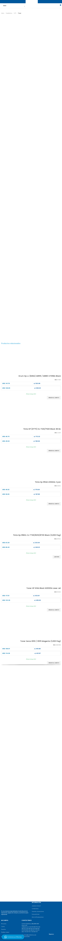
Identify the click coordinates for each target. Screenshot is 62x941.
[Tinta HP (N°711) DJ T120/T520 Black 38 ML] (49, 411)
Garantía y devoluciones (38, 911)
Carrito (3, 926)
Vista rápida (54, 373)
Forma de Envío (35, 914)
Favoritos (3, 929)
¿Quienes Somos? (36, 906)
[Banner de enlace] (31, 786)
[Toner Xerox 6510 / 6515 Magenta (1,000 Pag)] (49, 623)
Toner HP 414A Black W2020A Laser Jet (43, 588)
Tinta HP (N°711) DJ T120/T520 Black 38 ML (42, 429)
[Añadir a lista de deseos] (59, 373)
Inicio (2, 13)
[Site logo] (31, 5)
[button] (54, 397)
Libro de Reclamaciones (38, 917)
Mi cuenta (3, 923)
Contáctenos (35, 908)
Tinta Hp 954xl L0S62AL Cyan (48, 482)
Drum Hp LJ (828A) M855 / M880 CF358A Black (40, 376)
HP (15, 13)
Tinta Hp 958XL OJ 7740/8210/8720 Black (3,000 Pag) (37, 535)
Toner (19, 13)
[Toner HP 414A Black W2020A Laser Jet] (49, 570)
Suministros (9, 13)
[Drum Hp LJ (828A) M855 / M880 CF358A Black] (49, 358)
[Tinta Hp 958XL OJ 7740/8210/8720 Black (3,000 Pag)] (49, 517)
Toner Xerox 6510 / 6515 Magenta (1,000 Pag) (40, 641)
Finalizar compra (5, 932)
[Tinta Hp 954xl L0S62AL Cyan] (49, 464)
